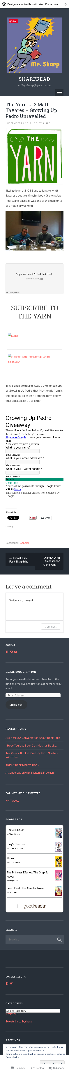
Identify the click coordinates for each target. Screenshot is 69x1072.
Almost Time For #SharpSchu (18, 559)
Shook (10, 858)
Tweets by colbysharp (19, 1021)
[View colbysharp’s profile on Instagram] (11, 651)
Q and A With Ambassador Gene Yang (51, 561)
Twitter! (12, 1014)
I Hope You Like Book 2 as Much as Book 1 (31, 745)
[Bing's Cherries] (58, 850)
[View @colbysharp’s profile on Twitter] (11, 983)
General (24, 542)
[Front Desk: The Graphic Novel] (58, 895)
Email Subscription (21, 671)
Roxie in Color (15, 829)
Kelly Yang (13, 892)
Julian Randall (15, 862)
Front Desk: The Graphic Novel (26, 888)
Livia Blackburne (16, 848)
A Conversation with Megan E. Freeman (30, 772)
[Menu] (59, 92)
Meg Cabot (13, 881)
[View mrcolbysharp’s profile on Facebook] (7, 651)
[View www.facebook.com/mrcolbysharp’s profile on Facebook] (7, 983)
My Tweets (12, 800)
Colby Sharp (42, 123)
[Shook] (58, 866)
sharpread (34, 79)
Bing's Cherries (16, 844)
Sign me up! (16, 704)
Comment (50, 626)
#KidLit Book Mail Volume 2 (22, 764)
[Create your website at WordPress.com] (34, 4)
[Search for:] (35, 939)
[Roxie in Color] (58, 836)
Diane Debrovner (16, 834)
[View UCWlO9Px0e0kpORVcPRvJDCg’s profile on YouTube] (15, 651)
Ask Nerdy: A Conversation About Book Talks (33, 737)
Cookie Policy (12, 1057)
